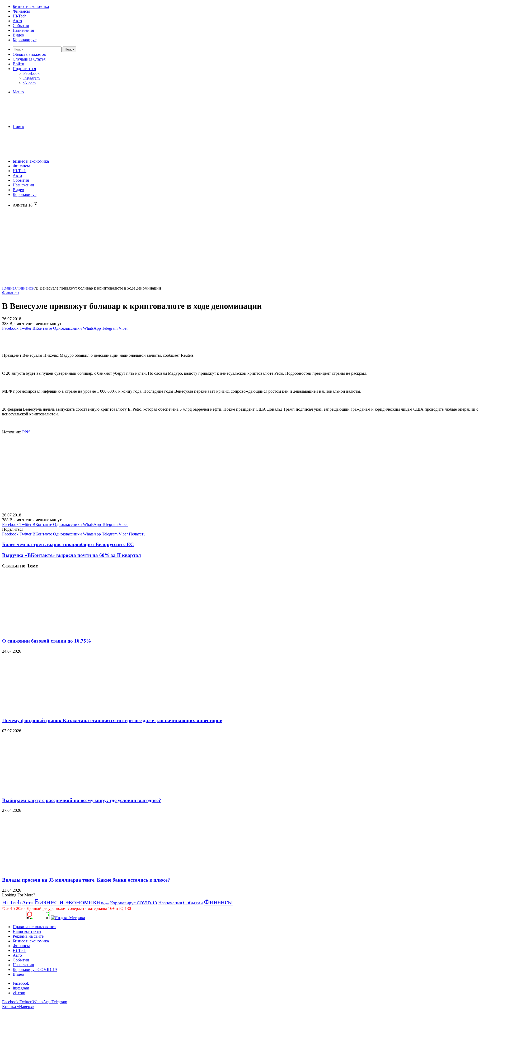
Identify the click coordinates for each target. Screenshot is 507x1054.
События (21, 25)
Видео (18, 35)
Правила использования (34, 926)
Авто (17, 21)
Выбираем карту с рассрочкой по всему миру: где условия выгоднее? (81, 800)
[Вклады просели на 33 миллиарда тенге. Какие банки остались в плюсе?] (53, 869)
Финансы (21, 11)
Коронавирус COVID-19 (133, 902)
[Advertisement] (160, 249)
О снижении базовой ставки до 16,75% (46, 641)
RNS (26, 432)
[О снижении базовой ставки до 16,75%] (53, 630)
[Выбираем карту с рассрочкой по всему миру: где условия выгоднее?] (53, 790)
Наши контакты (27, 931)
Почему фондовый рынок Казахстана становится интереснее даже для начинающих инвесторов (112, 720)
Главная (9, 288)
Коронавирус (24, 40)
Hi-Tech (19, 16)
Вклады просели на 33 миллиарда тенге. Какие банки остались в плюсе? (86, 880)
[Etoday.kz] (41, 117)
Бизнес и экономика (31, 6)
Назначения (23, 30)
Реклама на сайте (28, 936)
